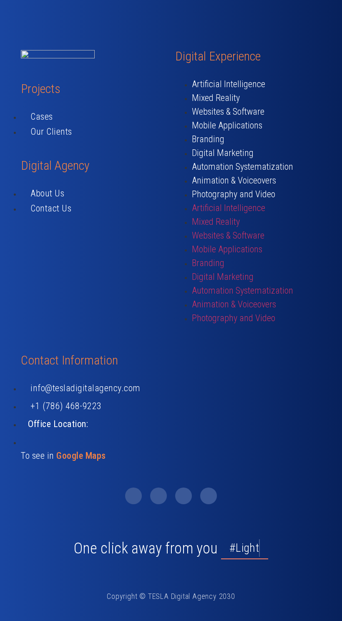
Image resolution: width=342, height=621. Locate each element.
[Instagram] (208, 496)
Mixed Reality (216, 98)
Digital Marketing (223, 153)
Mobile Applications (227, 125)
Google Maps (81, 455)
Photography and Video (233, 194)
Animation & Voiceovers (234, 180)
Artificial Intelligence (228, 84)
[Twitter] (158, 496)
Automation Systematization (242, 166)
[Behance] (183, 496)
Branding (208, 139)
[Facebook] (133, 496)
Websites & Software (228, 111)
